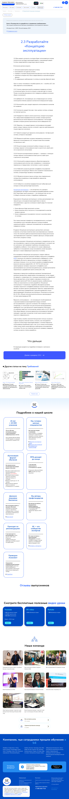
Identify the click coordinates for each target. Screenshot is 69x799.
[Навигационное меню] (66, 2)
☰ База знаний (7, 15)
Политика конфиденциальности (25, 782)
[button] (63, 2)
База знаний (9, 517)
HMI (15, 258)
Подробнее (9, 574)
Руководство (17, 11)
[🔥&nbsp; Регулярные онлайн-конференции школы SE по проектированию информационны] (36, 3)
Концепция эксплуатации (21, 189)
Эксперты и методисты (35, 546)
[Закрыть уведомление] (28, 787)
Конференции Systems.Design (33, 446)
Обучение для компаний (36, 444)
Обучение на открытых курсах (35, 442)
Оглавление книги (12, 31)
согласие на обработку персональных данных (13, 794)
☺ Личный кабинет (55, 784)
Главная (4, 11)
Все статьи (10, 11)
